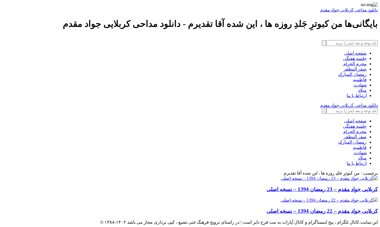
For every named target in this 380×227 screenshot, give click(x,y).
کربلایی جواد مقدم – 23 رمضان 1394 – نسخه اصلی (322, 189)
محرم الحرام (355, 63)
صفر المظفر (355, 69)
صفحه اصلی (355, 53)
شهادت (360, 85)
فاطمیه (360, 79)
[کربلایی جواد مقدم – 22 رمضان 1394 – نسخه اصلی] (190, 200)
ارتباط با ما (357, 95)
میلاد (362, 90)
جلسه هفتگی (355, 58)
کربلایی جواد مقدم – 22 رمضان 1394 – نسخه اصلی (322, 211)
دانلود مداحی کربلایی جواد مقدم (349, 10)
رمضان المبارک (352, 74)
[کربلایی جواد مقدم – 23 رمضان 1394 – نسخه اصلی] (190, 178)
